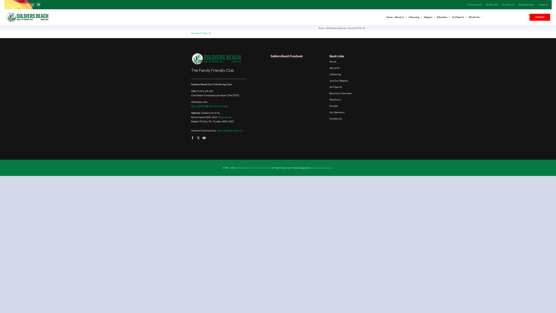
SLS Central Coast (218, 106)
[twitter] (33, 4)
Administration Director (230, 130)
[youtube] (38, 4)
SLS (193, 106)
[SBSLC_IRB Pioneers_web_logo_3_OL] (27, 13)
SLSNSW (201, 106)
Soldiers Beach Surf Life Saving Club (254, 167)
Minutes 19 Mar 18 (201, 33)
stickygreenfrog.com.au (322, 167)
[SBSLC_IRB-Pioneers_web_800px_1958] (216, 53)
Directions (224, 117)
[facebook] (27, 4)
